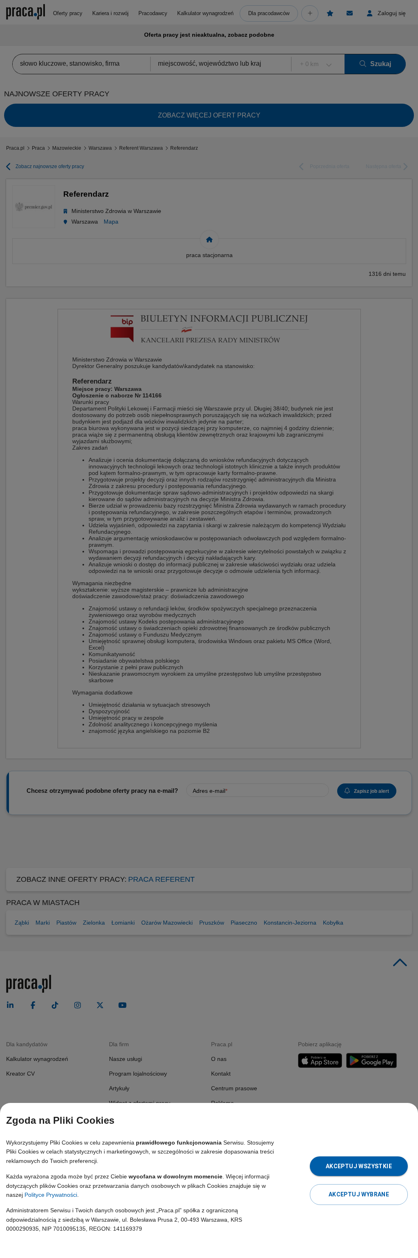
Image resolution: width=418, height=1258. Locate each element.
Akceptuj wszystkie (359, 1166)
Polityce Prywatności (50, 1194)
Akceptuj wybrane (359, 1194)
